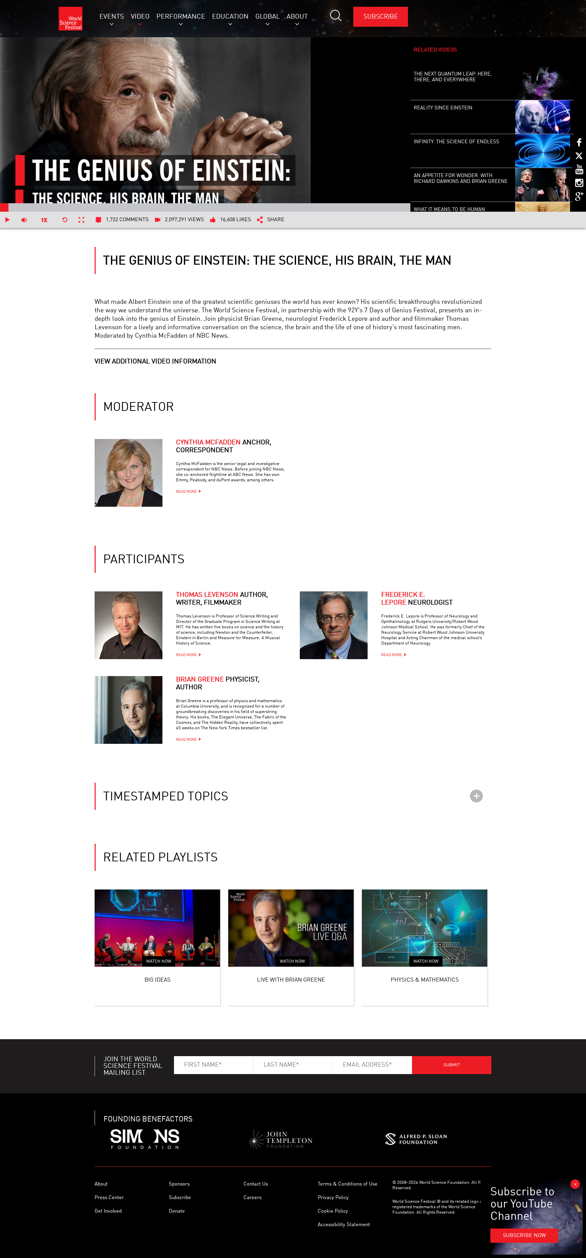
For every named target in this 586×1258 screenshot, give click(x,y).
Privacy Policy (333, 1197)
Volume (24, 220)
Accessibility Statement (344, 1225)
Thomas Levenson (222, 599)
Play (7, 220)
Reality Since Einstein (443, 108)
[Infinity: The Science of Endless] (542, 151)
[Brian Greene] (128, 710)
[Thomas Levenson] (128, 625)
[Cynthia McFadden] (128, 473)
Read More (186, 492)
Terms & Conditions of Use (347, 1184)
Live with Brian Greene (291, 980)
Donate (177, 1211)
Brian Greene (217, 683)
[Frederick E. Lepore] (334, 625)
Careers (252, 1197)
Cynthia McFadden (223, 446)
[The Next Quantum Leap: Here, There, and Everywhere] (542, 83)
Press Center (109, 1197)
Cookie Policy (333, 1211)
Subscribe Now (524, 1235)
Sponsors (179, 1184)
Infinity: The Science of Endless (456, 142)
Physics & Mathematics (425, 980)
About (101, 1184)
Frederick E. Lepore (417, 599)
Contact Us (255, 1184)
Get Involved (108, 1211)
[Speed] (44, 220)
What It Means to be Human (449, 209)
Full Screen (82, 220)
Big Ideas (157, 980)
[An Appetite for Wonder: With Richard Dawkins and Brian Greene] (542, 185)
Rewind (65, 220)
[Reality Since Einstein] (542, 117)
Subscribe (381, 17)
